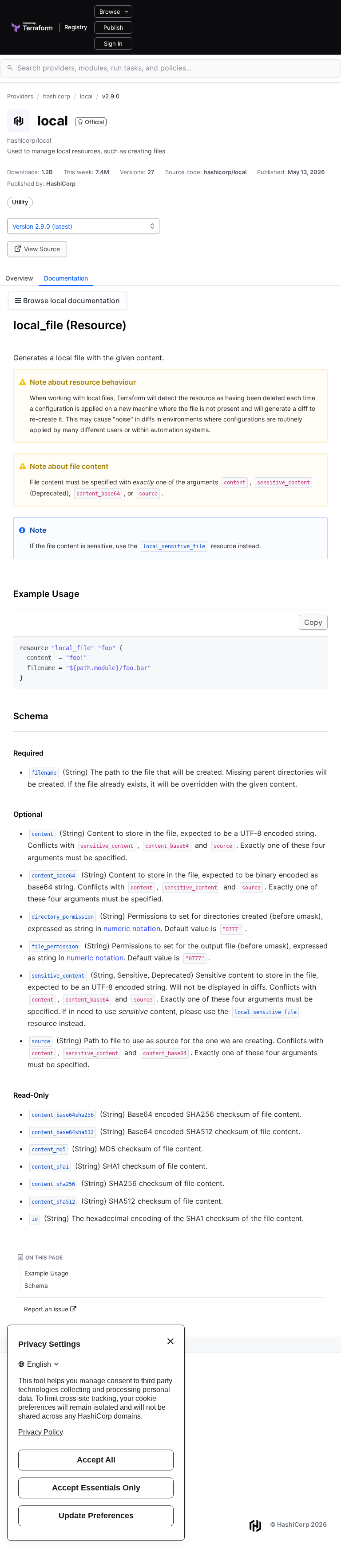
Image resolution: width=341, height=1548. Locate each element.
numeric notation (131, 928)
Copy (313, 622)
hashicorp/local (225, 171)
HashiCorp (60, 183)
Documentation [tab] (66, 278)
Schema (30, 716)
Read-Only (31, 1095)
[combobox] (83, 226)
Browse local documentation (70, 300)
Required (28, 753)
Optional (27, 814)
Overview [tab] (19, 278)
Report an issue (47, 1309)
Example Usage (46, 594)
